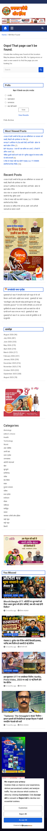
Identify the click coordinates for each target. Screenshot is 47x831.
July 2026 (7, 338)
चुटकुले (6, 469)
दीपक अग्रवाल (24, 611)
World (6, 444)
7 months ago (11, 725)
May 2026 (7, 345)
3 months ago (11, 611)
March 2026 (8, 352)
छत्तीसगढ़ (7, 473)
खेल (5, 466)
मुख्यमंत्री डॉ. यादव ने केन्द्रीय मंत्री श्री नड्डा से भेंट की (22, 295)
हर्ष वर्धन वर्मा (23, 647)
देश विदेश (7, 480)
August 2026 (9, 335)
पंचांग (5, 484)
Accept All (23, 820)
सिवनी (5, 526)
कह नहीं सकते (12, 106)
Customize (23, 808)
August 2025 (9, 377)
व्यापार (5, 512)
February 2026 (9, 356)
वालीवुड (6, 508)
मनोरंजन (6, 498)
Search (41, 69)
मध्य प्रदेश (7, 494)
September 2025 (10, 374)
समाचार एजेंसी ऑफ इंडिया (12, 516)
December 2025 (10, 363)
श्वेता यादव (23, 686)
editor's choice (9, 434)
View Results (23, 115)
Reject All (23, 814)
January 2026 (9, 359)
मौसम (5, 501)
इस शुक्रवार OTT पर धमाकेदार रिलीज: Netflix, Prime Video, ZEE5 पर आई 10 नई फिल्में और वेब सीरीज (23, 680)
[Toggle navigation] (12, 28)
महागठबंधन (11, 99)
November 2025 (10, 367)
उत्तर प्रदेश (7, 455)
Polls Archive (9, 120)
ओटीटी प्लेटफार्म (9, 462)
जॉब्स (5, 476)
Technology (8, 441)
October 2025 (9, 370)
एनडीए (10, 95)
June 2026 (8, 342)
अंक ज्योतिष (7, 448)
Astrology (7, 430)
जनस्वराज (11, 103)
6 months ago (11, 686)
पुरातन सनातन (8, 487)
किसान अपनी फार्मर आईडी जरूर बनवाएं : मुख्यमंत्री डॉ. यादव (23, 298)
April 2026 (7, 349)
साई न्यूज (6, 519)
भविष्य (5, 491)
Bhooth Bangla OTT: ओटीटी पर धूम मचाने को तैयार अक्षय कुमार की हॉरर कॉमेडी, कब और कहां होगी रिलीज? (23, 604)
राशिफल (6, 505)
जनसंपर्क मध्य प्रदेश (16, 289)
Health (6, 437)
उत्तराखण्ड (7, 459)
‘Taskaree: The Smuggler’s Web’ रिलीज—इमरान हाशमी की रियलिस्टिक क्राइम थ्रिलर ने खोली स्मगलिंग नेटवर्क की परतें (23, 719)
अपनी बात (7, 452)
